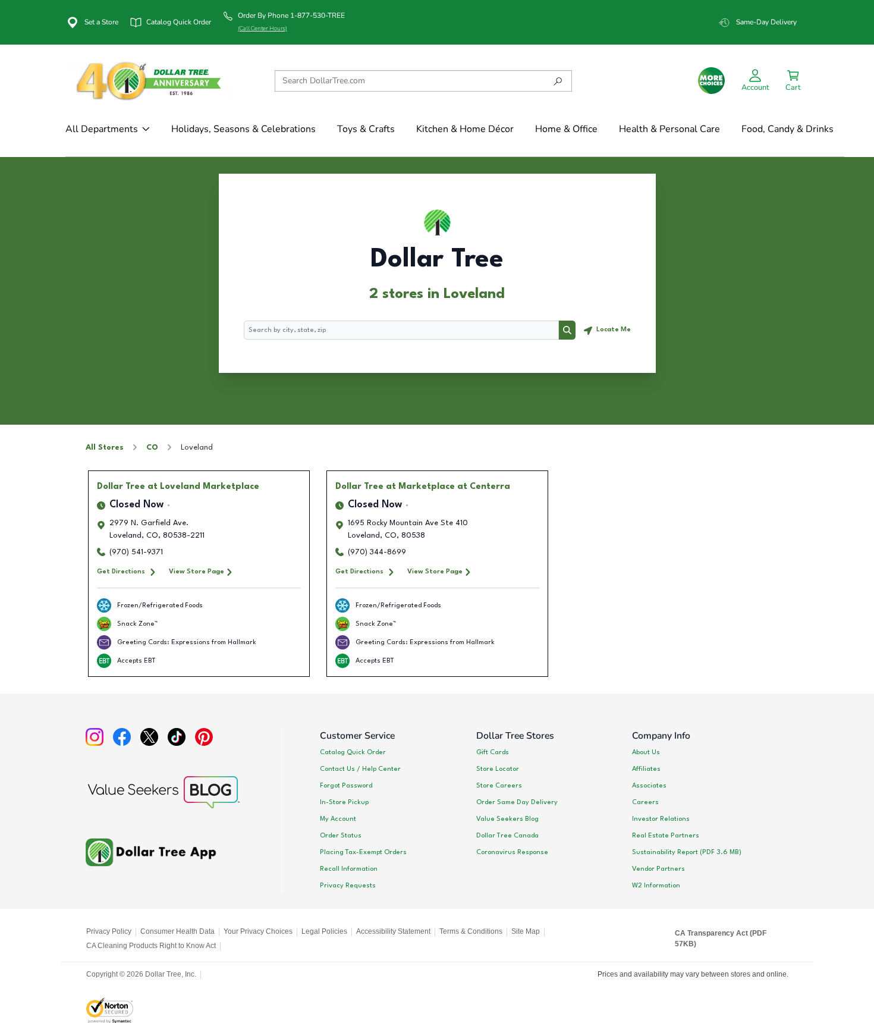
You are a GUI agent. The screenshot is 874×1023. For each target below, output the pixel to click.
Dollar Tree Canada (507, 835)
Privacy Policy (108, 931)
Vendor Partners (658, 869)
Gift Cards (492, 752)
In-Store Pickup (344, 802)
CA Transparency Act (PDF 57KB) (720, 938)
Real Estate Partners (665, 835)
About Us (646, 752)
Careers (645, 802)
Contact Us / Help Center (360, 769)
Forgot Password (346, 785)
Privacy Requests (348, 885)
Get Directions (121, 571)
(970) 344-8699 (377, 552)
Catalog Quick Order (353, 752)
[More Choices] (711, 80)
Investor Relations (661, 819)
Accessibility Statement (393, 931)
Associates (649, 785)
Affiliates (646, 769)
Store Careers (499, 785)
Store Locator (497, 769)
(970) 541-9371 (136, 552)
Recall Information (349, 869)
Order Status (340, 835)
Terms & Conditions (470, 931)
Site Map (525, 931)
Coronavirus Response (512, 852)
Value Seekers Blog (507, 819)
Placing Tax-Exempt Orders (363, 852)
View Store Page (196, 571)
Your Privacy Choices (258, 931)
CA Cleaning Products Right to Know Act (151, 946)
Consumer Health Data (177, 931)
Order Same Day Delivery (517, 802)
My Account (338, 819)
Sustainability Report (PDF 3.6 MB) (686, 852)
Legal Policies (324, 931)
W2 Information (656, 885)
